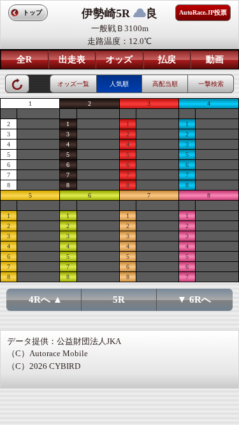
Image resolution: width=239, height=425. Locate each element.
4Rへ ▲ (45, 299)
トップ (32, 12)
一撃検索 (211, 83)
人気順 (119, 83)
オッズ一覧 (73, 83)
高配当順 (165, 83)
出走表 (72, 59)
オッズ (119, 59)
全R (24, 59)
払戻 (167, 59)
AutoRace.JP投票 (203, 12)
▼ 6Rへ (194, 299)
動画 (215, 59)
